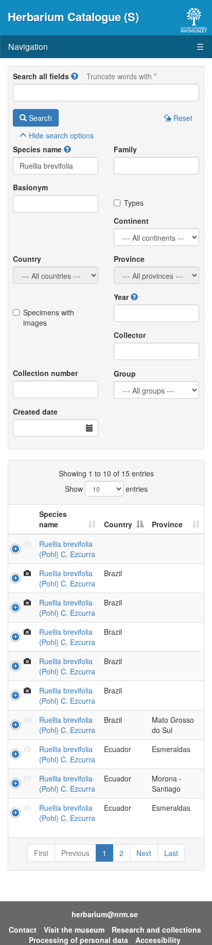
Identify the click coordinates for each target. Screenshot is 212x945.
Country (27, 259)
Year (121, 297)
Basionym (30, 187)
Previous (75, 853)
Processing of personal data (78, 940)
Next (143, 853)
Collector (130, 335)
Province (129, 259)
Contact (23, 929)
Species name (37, 149)
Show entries (106, 489)
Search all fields (41, 76)
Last (171, 853)
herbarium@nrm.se (105, 914)
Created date (35, 411)
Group (125, 373)
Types (134, 203)
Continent (131, 221)
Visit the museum (74, 929)
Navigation (106, 46)
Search (39, 118)
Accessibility (158, 940)
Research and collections (156, 929)
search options (61, 135)
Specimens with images (48, 317)
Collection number (45, 373)
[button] (74, 76)
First (41, 853)
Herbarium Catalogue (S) (73, 16)
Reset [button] (181, 118)
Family (125, 149)
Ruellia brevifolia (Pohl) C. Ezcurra (67, 549)
